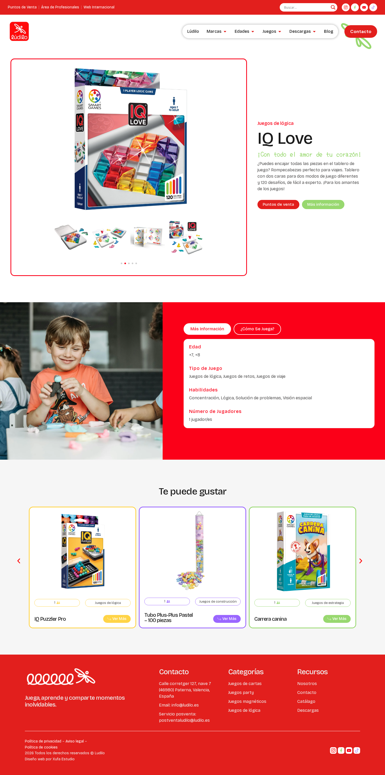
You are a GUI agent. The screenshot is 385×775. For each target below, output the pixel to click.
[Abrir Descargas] (314, 31)
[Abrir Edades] (253, 31)
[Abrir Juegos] (280, 31)
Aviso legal (74, 741)
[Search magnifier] (333, 7)
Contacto (360, 31)
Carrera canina (270, 619)
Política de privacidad (43, 741)
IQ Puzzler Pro (50, 619)
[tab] (207, 329)
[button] (121, 263)
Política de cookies (41, 747)
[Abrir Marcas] (225, 31)
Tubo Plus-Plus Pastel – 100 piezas (168, 617)
